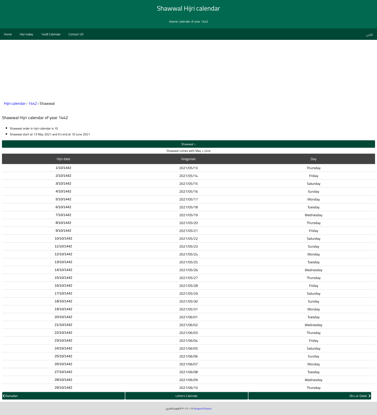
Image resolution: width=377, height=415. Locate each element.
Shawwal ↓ (188, 144)
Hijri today (26, 34)
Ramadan (11, 396)
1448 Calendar (51, 34)
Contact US (76, 34)
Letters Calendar (187, 396)
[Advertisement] (188, 69)
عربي (369, 34)
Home (8, 34)
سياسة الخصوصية (202, 408)
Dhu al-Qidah (359, 396)
